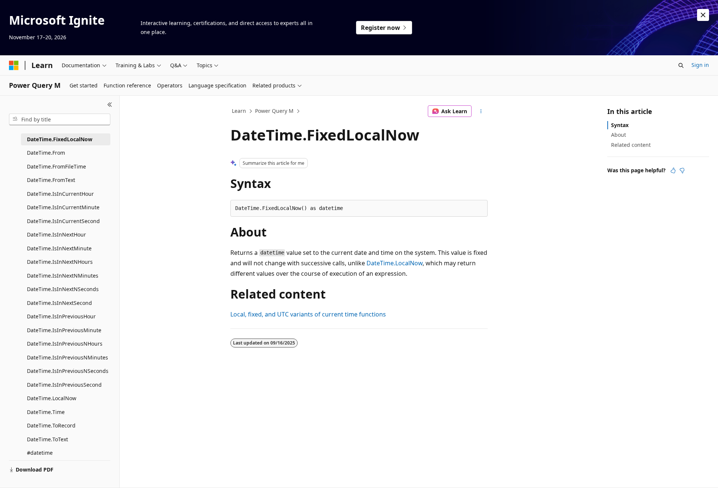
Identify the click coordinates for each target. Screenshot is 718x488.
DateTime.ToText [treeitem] (47, 439)
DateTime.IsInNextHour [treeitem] (56, 234)
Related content (631, 144)
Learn (239, 110)
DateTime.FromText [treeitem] (51, 179)
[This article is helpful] (673, 170)
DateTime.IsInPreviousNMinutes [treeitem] (67, 357)
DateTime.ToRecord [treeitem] (51, 425)
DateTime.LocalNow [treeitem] (51, 398)
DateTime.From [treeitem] (46, 152)
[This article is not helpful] (682, 170)
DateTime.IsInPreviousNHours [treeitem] (64, 343)
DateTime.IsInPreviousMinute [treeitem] (64, 330)
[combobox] (59, 120)
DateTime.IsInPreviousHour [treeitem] (61, 316)
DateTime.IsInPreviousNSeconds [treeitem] (67, 370)
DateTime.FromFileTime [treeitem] (56, 166)
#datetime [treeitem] (40, 452)
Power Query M (274, 110)
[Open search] (680, 65)
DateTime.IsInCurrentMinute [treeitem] (63, 207)
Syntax (620, 125)
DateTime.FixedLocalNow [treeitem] (59, 139)
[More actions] (481, 111)
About (618, 134)
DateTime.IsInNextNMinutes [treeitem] (62, 275)
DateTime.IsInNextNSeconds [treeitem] (63, 289)
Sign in (700, 64)
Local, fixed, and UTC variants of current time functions (308, 314)
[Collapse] (109, 105)
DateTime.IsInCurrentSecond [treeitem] (63, 221)
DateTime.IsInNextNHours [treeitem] (60, 261)
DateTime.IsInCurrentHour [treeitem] (60, 193)
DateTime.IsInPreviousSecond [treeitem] (64, 384)
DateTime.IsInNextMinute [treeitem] (59, 248)
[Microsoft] (14, 65)
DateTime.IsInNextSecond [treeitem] (59, 302)
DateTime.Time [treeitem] (46, 412)
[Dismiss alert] (703, 15)
